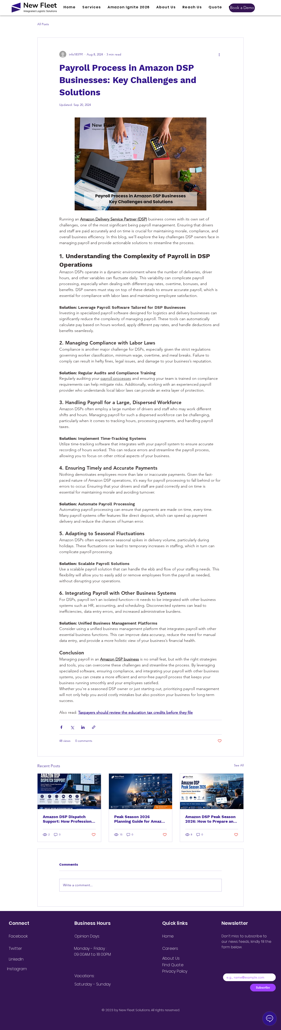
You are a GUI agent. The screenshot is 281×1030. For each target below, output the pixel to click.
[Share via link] (94, 727)
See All (239, 765)
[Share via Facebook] (61, 727)
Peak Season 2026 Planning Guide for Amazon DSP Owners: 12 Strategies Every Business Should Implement (140, 819)
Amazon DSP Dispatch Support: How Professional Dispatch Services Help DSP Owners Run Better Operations (69, 819)
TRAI (162, 1015)
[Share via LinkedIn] (83, 727)
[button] (91, 7)
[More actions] (219, 54)
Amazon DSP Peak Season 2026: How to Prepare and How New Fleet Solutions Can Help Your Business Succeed (210, 819)
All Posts (43, 24)
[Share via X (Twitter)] (72, 727)
